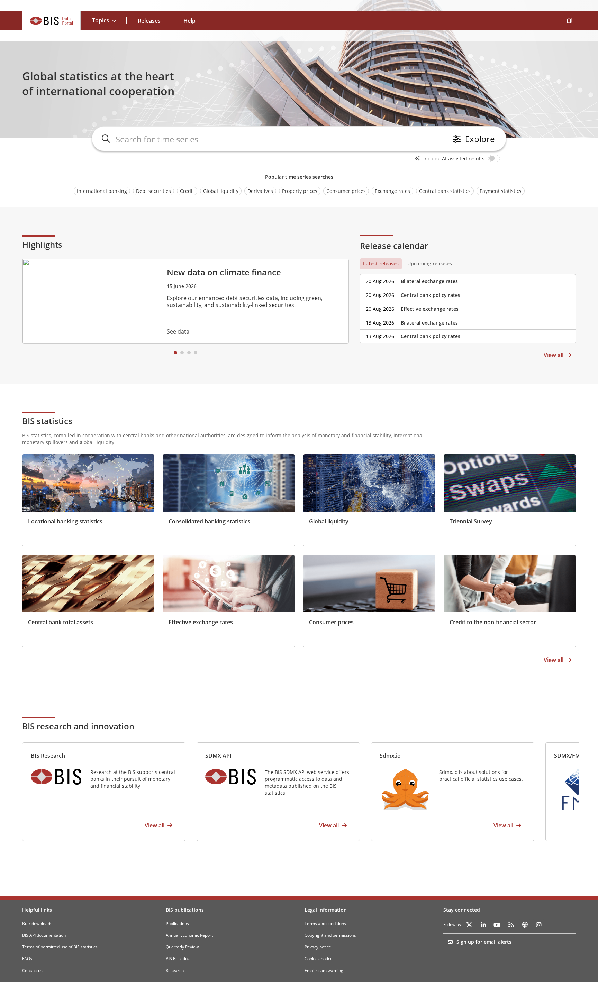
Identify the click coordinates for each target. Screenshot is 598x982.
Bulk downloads (37, 923)
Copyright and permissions (330, 935)
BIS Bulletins (178, 959)
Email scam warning (324, 970)
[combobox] (279, 138)
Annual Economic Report (189, 935)
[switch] (495, 158)
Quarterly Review (182, 947)
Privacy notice (318, 947)
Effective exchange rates (430, 309)
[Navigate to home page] (51, 20)
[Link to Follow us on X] (469, 924)
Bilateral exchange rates (429, 281)
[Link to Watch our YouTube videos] (496, 924)
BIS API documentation (44, 935)
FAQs (27, 959)
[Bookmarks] (569, 21)
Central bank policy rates (430, 295)
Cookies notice (319, 959)
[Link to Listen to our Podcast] (524, 924)
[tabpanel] (468, 306)
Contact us (32, 970)
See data (178, 331)
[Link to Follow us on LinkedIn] (483, 924)
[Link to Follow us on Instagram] (538, 924)
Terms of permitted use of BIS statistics (60, 947)
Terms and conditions (325, 923)
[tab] (381, 263)
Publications (177, 923)
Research (175, 970)
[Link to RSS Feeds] (510, 924)
